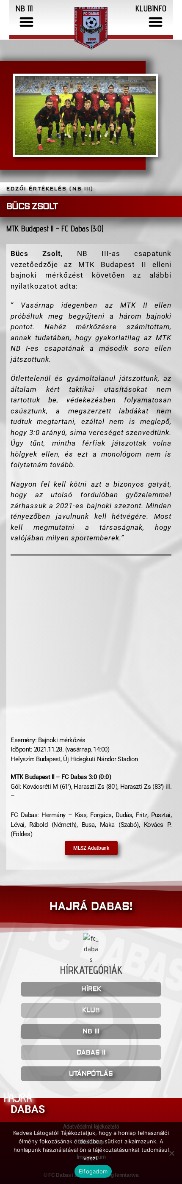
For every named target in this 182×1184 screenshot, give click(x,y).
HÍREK (91, 989)
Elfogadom (93, 1171)
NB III (91, 1031)
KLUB (91, 1010)
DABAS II (91, 1053)
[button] (27, 22)
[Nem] (171, 1153)
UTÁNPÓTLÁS (91, 1074)
